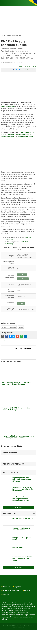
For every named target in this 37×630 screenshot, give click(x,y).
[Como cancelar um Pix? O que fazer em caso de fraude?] (7, 559)
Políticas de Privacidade (11, 590)
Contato (6, 594)
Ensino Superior (23, 279)
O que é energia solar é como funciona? (21, 529)
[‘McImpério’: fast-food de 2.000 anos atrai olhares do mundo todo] (7, 489)
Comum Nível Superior (25, 136)
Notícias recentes (10, 472)
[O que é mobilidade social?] (7, 521)
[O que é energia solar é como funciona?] (7, 530)
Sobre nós (6, 587)
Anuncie (27, 590)
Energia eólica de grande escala (21, 538)
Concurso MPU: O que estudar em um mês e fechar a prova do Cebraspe (18, 437)
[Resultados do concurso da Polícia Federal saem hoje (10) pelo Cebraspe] (18, 379)
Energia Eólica (17, 547)
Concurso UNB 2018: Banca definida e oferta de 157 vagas (16, 409)
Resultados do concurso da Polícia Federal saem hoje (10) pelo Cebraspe (18, 383)
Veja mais (18, 507)
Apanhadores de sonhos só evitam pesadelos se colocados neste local (22, 498)
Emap (21, 327)
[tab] (18, 452)
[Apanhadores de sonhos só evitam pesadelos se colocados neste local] (7, 499)
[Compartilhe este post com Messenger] (19, 69)
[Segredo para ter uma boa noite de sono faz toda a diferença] (7, 480)
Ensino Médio (22, 275)
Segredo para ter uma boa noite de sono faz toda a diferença (22, 479)
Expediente (18, 587)
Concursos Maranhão (11, 36)
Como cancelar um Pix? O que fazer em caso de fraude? (22, 558)
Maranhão (21, 303)
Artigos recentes (10, 513)
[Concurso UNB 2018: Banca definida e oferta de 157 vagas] (18, 405)
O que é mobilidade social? (22, 518)
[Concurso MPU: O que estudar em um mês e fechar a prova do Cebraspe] (18, 433)
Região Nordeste (10, 452)
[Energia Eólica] (7, 549)
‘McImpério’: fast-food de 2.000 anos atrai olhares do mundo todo (22, 489)
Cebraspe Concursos (9, 327)
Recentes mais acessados (13, 464)
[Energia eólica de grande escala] (7, 540)
